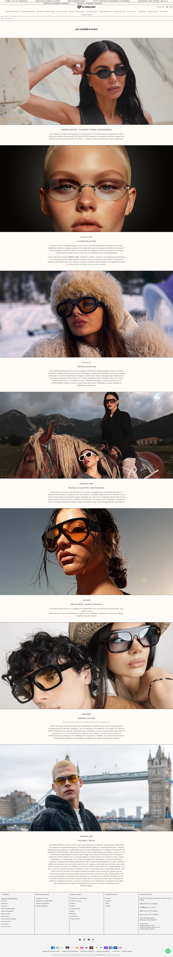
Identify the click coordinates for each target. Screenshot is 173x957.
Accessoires (74, 916)
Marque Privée (5, 913)
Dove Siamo (5, 924)
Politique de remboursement (51, 951)
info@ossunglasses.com (147, 925)
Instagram (108, 901)
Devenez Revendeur (7, 911)
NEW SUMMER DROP (103, 1)
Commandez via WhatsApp (78, 898)
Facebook (108, 898)
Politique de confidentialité (70, 951)
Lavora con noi (5, 926)
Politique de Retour (42, 906)
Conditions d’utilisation (87, 951)
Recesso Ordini (75, 919)
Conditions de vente (42, 898)
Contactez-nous (6, 921)
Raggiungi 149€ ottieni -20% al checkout (35, 1)
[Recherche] (2, 18)
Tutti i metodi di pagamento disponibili (138, 1)
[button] (12, 11)
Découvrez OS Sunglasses (9, 898)
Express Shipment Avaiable (62, 3)
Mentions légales (127, 951)
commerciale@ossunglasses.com (150, 927)
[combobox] (87, 18)
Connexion (160, 7)
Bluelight (73, 913)
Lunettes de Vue (75, 908)
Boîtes (72, 911)
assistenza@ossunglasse (147, 929)
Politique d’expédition (103, 951)
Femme (72, 906)
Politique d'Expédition (42, 903)
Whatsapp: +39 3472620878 (148, 920)
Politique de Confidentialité (44, 901)
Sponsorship (5, 916)
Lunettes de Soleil (75, 901)
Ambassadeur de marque (8, 919)
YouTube (107, 906)
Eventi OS (4, 906)
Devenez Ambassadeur (8, 908)
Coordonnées (116, 951)
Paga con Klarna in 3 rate (74, 1)
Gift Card (4, 901)
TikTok (107, 903)
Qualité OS (4, 903)
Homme (72, 903)
